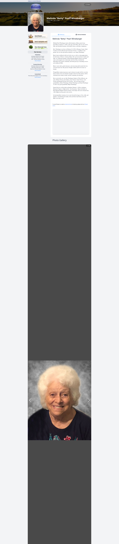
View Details (38, 60)
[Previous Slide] (30, 400)
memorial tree (68, 104)
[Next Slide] (88, 400)
